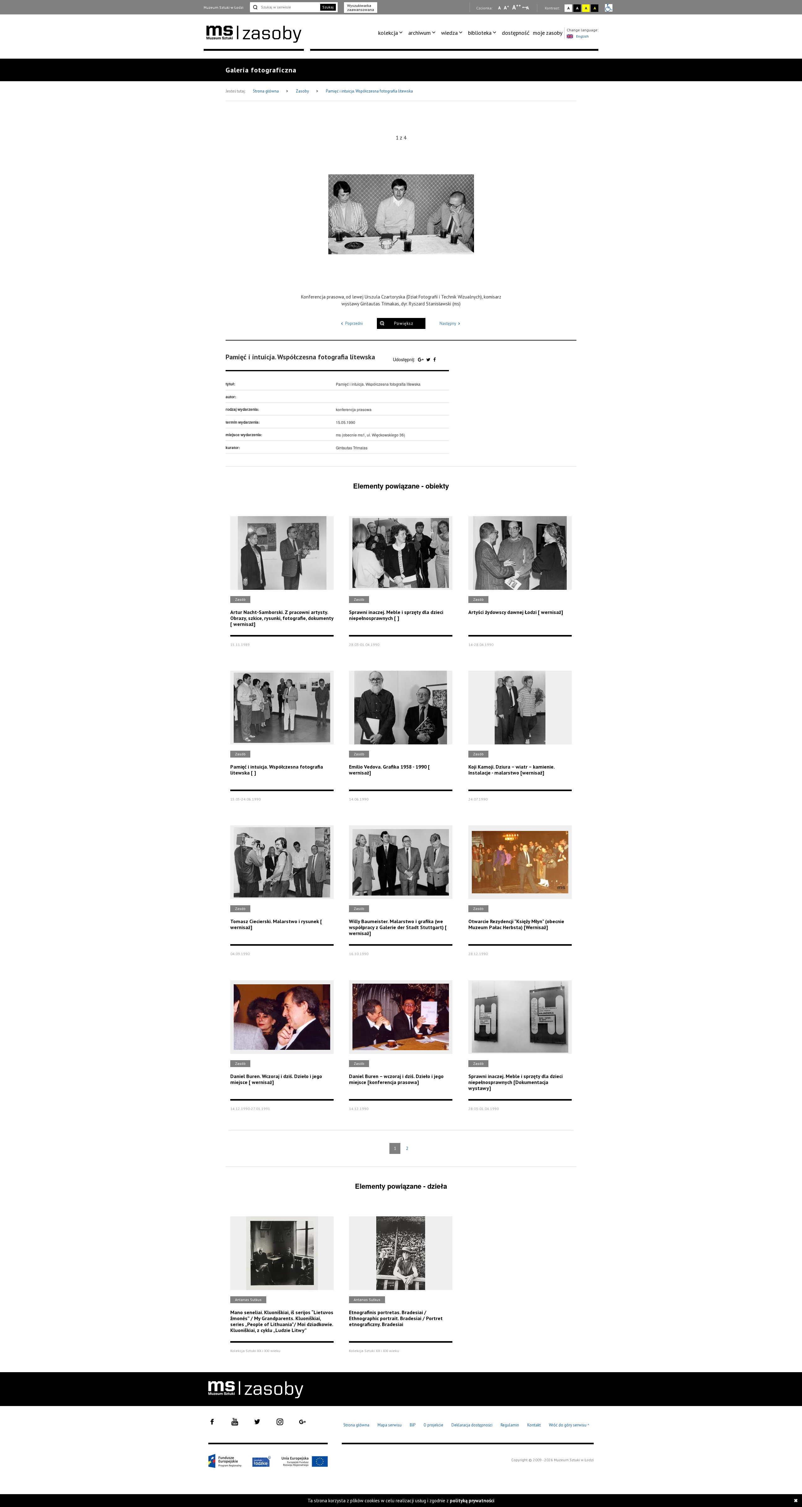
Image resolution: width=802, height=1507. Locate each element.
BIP (412, 1425)
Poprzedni (354, 323)
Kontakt (534, 1425)
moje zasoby (547, 32)
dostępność (515, 32)
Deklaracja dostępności (471, 1425)
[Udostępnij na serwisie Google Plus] (421, 359)
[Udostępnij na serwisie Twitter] (429, 359)
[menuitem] (391, 33)
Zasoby (303, 91)
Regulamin (510, 1425)
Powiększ (403, 323)
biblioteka (480, 32)
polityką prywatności (472, 1501)
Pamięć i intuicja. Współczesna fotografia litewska (369, 91)
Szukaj (328, 7)
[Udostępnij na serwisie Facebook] (434, 359)
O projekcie (433, 1425)
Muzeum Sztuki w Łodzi (223, 7)
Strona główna (266, 91)
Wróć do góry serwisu (569, 1425)
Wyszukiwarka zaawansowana (360, 7)
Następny (448, 323)
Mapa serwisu (390, 1425)
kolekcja (388, 32)
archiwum (419, 32)
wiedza (449, 32)
